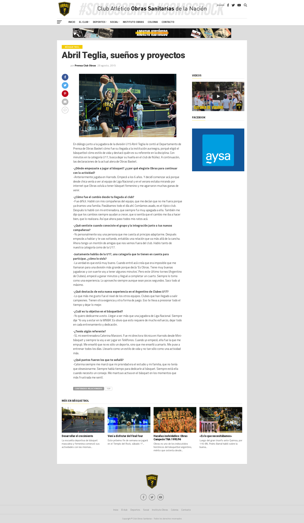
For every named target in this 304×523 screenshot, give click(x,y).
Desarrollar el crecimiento (77, 436)
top (109, 388)
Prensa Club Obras (85, 65)
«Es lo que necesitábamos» (216, 436)
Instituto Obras (133, 22)
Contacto (168, 22)
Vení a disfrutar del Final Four (125, 436)
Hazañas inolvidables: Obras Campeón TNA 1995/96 (170, 437)
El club (83, 22)
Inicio (71, 22)
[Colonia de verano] (218, 96)
